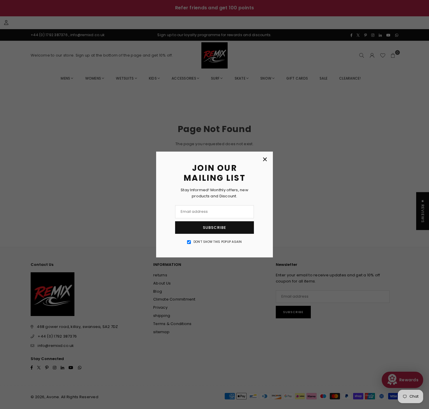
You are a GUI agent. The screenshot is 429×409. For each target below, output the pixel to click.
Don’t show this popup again (217, 242)
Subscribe (214, 227)
